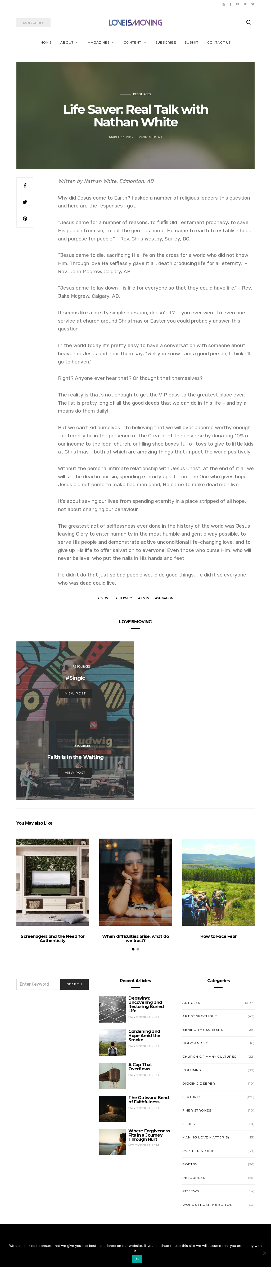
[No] (264, 1253)
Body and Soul (198, 1043)
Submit (191, 42)
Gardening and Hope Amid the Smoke (144, 1035)
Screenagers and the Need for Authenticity (52, 938)
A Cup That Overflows (140, 1066)
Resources (142, 94)
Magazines (99, 42)
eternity (125, 598)
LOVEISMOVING (135, 621)
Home (46, 42)
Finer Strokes (196, 1110)
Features (191, 1097)
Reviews (190, 1191)
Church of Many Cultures (209, 1056)
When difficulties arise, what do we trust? (135, 938)
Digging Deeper (198, 1083)
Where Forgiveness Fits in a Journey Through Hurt (149, 1135)
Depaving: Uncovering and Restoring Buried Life (146, 1004)
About (67, 42)
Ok (136, 1259)
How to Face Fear (218, 936)
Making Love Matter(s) (205, 1137)
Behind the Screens (202, 1030)
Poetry (189, 1164)
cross (104, 598)
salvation (165, 598)
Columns (191, 1070)
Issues (188, 1124)
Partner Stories (199, 1151)
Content (132, 42)
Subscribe (165, 42)
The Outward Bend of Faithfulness (148, 1099)
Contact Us (219, 42)
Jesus (144, 598)
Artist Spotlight (199, 1016)
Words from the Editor (207, 1205)
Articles (191, 1003)
